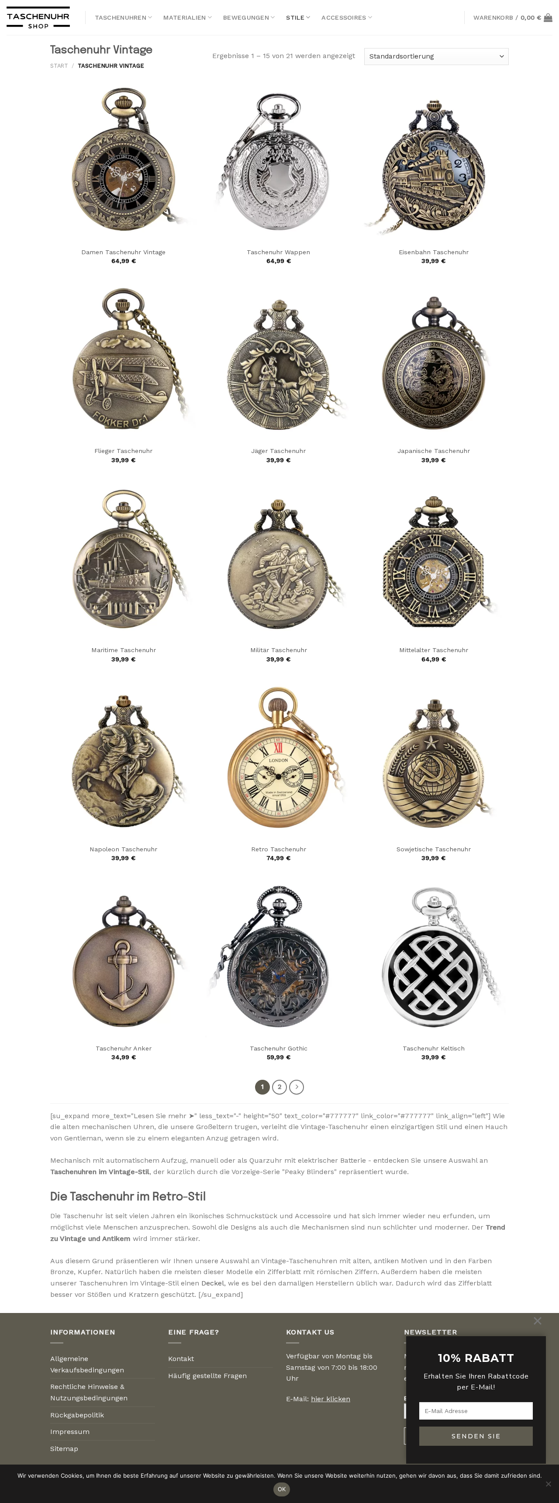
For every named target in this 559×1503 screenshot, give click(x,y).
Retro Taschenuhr (278, 849)
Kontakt (181, 1358)
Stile (295, 17)
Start (59, 65)
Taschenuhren (120, 17)
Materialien (184, 17)
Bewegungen (246, 17)
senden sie (476, 1436)
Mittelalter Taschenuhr (433, 649)
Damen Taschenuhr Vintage (123, 252)
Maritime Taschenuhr (123, 649)
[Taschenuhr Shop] (39, 17)
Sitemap (64, 1448)
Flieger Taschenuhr (123, 450)
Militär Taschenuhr (278, 649)
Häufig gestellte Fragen (207, 1376)
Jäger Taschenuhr (278, 450)
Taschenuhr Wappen (278, 252)
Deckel (212, 1283)
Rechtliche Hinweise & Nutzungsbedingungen (89, 1392)
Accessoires (343, 17)
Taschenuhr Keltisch (434, 1048)
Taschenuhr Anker (124, 1048)
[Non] (548, 1486)
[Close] (537, 1321)
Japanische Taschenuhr (433, 450)
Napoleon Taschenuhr (123, 849)
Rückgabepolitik (77, 1415)
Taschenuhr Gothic (278, 1048)
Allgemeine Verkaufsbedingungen (87, 1364)
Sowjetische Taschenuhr (434, 849)
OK (282, 1489)
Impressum (70, 1431)
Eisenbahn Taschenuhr (434, 252)
